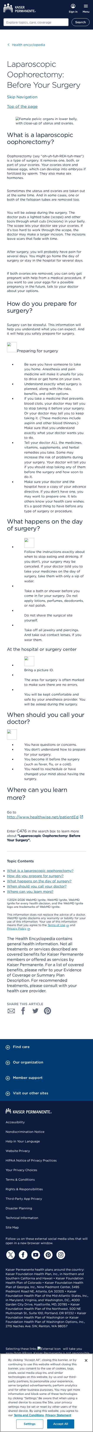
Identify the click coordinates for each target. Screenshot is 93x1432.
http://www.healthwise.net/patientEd (43, 817)
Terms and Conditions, (29, 1415)
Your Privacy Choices (21, 1170)
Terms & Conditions (20, 1179)
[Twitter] (10, 1254)
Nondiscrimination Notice (25, 1131)
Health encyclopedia (26, 45)
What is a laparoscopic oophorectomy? (40, 871)
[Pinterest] (47, 1254)
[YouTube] (35, 1254)
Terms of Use (56, 925)
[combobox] (36, 22)
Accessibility (15, 1122)
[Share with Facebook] (23, 1010)
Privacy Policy (16, 928)
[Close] (86, 1360)
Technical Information (22, 1218)
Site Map (12, 1227)
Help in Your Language (23, 1141)
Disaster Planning (19, 1208)
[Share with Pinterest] (47, 1010)
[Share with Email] (11, 1010)
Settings (29, 1423)
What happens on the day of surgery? (39, 881)
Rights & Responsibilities (24, 1189)
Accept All (60, 1423)
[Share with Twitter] (35, 1010)
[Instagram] (60, 1254)
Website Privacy (18, 1151)
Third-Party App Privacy (24, 1198)
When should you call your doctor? (37, 886)
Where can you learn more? (30, 892)
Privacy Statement (58, 1415)
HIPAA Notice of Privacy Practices (31, 1160)
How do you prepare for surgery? (35, 876)
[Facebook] (22, 1254)
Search (80, 22)
